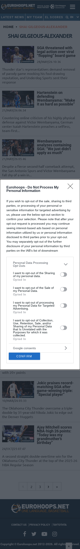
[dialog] (40, 274)
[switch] (63, 274)
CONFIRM (24, 356)
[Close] (72, 188)
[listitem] (40, 264)
